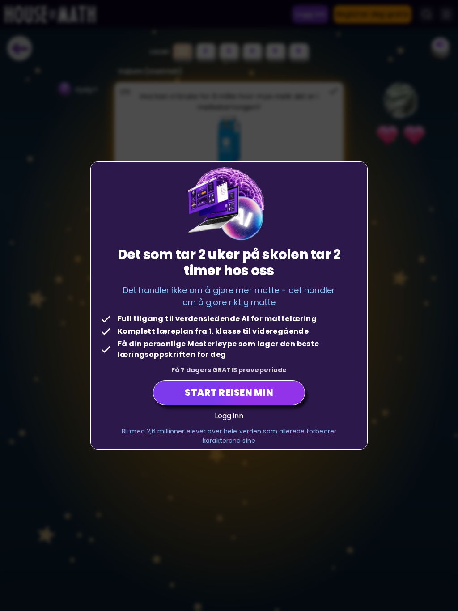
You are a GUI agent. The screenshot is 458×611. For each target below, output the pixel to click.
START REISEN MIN (229, 392)
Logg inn (229, 416)
